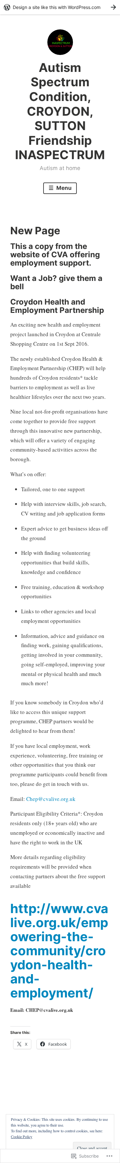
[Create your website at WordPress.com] (60, 7)
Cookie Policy (21, 1136)
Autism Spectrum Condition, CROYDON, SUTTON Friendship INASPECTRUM (60, 111)
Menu (63, 188)
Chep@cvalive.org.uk (51, 798)
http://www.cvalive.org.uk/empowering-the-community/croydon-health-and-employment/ (59, 951)
